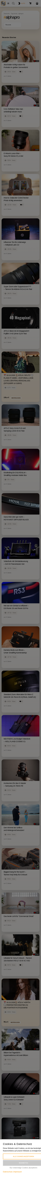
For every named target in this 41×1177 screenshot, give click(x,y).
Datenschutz (7, 1172)
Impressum (18, 1172)
